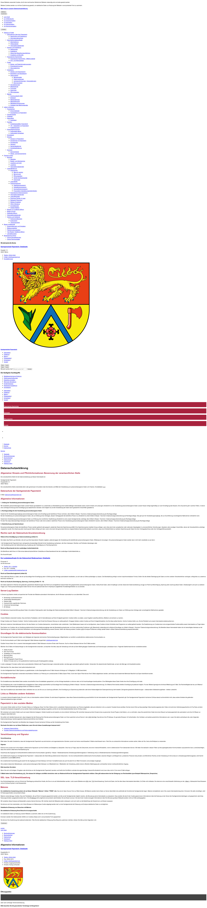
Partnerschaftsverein (16, 219)
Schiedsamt (10, 135)
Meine (5, 356)
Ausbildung (13, 51)
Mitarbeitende (14, 87)
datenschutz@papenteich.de (13, 495)
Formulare (13, 88)
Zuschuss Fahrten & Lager (17, 198)
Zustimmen (4, 13)
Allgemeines (14, 170)
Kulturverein (13, 221)
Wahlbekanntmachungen (17, 103)
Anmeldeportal (14, 206)
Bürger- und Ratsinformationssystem (20, 64)
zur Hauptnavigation (9, 21)
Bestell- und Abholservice (17, 161)
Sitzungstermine (15, 68)
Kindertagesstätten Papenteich (19, 124)
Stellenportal (14, 49)
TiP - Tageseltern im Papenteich (19, 126)
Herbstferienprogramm (20, 187)
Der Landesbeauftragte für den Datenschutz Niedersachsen (25, 558)
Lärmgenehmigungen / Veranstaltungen (25, 81)
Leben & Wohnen (9, 107)
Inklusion (13, 144)
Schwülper (7, 360)
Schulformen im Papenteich (18, 141)
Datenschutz (7, 448)
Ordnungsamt (14, 75)
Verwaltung (10, 70)
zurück (2, 828)
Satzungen (13, 90)
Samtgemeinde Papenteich (14, 247)
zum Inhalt (7, 17)
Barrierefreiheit (8, 458)
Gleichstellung (14, 42)
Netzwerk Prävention (16, 200)
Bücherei (9, 157)
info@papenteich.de (52, 640)
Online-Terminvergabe (13, 239)
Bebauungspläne (12, 228)
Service (6, 446)
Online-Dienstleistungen (14, 237)
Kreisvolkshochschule (13, 129)
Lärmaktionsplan (12, 234)
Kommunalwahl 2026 (16, 96)
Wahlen (9, 94)
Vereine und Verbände (13, 217)
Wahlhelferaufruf (15, 101)
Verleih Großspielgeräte (20, 178)
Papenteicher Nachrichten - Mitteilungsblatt (22, 59)
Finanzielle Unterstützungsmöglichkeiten (25, 191)
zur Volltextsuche (9, 19)
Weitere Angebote (15, 202)
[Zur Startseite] (49, 348)
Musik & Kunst (11, 211)
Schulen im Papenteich (17, 139)
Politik (9, 62)
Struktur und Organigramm (17, 72)
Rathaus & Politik (9, 33)
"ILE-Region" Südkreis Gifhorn (16, 232)
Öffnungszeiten (14, 92)
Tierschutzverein (15, 222)
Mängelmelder (18, 77)
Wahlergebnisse (15, 100)
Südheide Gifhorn (12, 213)
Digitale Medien (14, 208)
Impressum (7, 462)
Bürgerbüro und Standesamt (18, 73)
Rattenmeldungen (19, 79)
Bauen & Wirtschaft (9, 224)
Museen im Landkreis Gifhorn (15, 209)
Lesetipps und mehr (16, 163)
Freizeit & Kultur (8, 155)
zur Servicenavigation (10, 26)
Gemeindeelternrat (15, 146)
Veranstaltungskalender (17, 46)
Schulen (9, 137)
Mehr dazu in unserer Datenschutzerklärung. (14, 8)
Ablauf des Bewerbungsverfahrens (20, 53)
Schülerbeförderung (16, 148)
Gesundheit (10, 118)
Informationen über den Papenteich (17, 34)
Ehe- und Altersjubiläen (17, 60)
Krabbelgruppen (15, 127)
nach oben (4, 830)
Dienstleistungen (15, 85)
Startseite (6, 444)
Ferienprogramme (15, 183)
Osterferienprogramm (20, 185)
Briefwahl (13, 98)
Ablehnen (3, 11)
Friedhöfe (10, 116)
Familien (9, 122)
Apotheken (13, 120)
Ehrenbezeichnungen (16, 66)
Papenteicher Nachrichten (14, 57)
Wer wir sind (17, 174)
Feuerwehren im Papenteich (18, 113)
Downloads (17, 180)
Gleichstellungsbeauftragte (14, 40)
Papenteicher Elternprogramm (19, 193)
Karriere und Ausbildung (14, 47)
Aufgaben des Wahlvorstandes (19, 105)
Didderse (6, 354)
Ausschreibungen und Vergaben (16, 226)
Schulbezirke (14, 142)
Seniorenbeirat (14, 152)
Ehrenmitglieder (14, 111)
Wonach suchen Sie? (7, 369)
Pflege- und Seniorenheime (18, 154)
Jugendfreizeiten (15, 196)
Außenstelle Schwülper (17, 133)
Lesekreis (13, 165)
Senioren (9, 150)
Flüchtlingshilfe (11, 114)
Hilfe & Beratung (15, 204)
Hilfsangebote (14, 44)
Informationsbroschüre (16, 38)
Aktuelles (13, 159)
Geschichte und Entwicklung (18, 36)
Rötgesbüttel (7, 358)
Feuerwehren (11, 109)
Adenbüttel (7, 353)
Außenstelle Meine (15, 131)
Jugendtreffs (13, 181)
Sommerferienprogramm (20, 189)
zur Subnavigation (9, 24)
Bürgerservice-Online (10, 235)
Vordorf (6, 362)
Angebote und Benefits (16, 55)
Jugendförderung (12, 168)
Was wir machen (18, 172)
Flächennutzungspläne (13, 230)
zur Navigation (8, 22)
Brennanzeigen (18, 83)
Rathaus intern (8, 463)
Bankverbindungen (9, 456)
